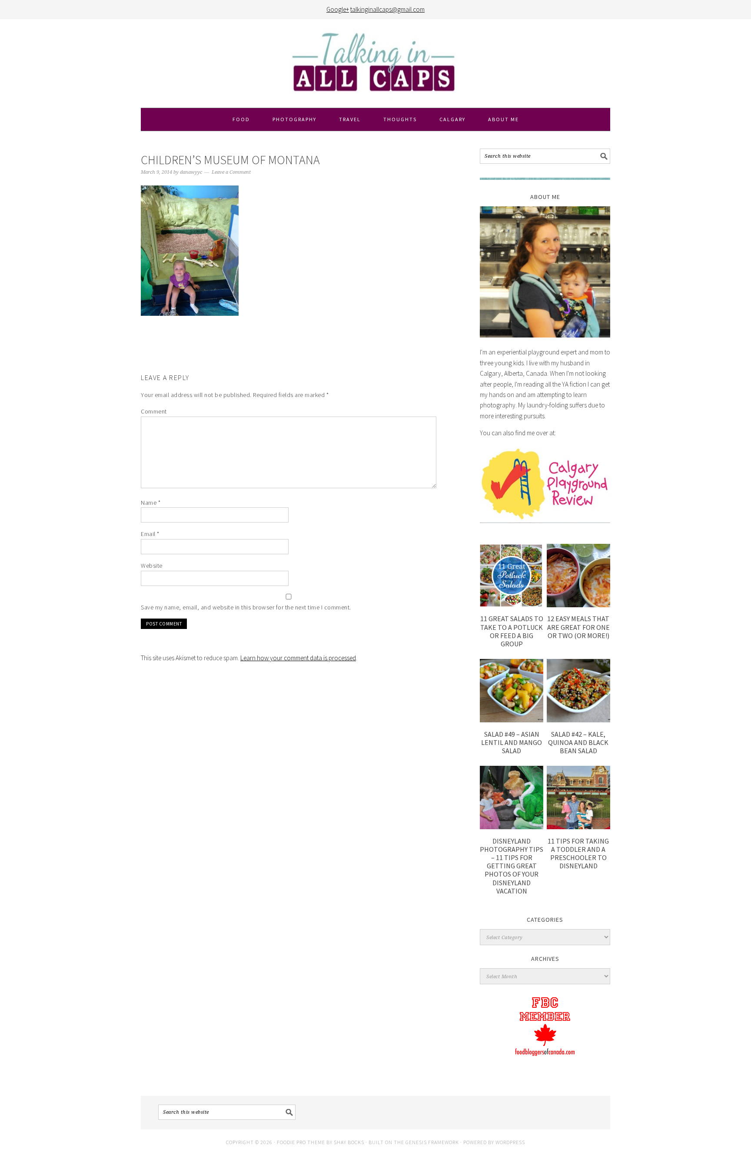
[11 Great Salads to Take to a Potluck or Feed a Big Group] (511, 605)
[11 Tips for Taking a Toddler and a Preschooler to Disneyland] (578, 827)
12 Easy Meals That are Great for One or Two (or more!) (578, 626)
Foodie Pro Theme (301, 1142)
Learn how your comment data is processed (298, 658)
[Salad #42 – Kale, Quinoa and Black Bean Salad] (578, 720)
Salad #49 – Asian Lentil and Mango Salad (511, 742)
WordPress (510, 1142)
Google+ (337, 9)
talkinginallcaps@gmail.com (387, 9)
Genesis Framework (432, 1142)
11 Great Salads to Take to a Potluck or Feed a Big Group (511, 631)
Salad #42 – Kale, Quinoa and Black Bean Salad (578, 742)
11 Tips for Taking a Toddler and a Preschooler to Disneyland (578, 853)
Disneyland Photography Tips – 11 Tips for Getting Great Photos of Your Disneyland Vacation (511, 866)
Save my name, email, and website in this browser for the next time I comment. (246, 607)
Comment (154, 411)
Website (152, 565)
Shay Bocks (349, 1142)
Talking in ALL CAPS (375, 63)
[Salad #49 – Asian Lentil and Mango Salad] (511, 720)
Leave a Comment (231, 172)
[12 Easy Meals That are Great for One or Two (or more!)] (578, 605)
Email (150, 534)
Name (150, 502)
